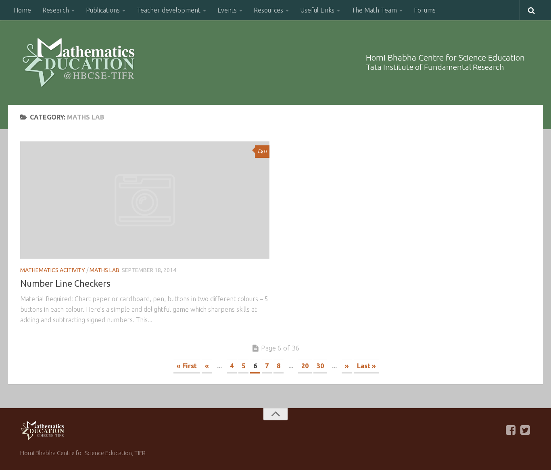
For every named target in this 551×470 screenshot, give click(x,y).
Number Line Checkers (65, 283)
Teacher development (168, 10)
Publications (103, 10)
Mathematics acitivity (52, 270)
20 (305, 365)
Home (22, 10)
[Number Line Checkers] (144, 200)
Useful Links (317, 10)
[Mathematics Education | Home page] (78, 62)
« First (187, 365)
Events (227, 10)
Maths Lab (104, 270)
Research (55, 10)
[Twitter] (525, 430)
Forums (425, 10)
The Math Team (374, 10)
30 (320, 365)
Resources (268, 10)
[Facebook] (510, 430)
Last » (366, 365)
